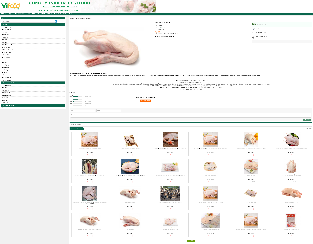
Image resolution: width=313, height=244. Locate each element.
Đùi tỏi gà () (6, 65)
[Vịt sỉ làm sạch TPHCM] (130, 193)
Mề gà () (5, 62)
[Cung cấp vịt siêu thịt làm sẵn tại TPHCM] (291, 166)
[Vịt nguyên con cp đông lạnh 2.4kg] (170, 220)
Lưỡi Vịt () (5, 97)
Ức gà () (5, 75)
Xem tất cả (309, 128)
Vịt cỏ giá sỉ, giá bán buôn (210, 175)
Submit (307, 119)
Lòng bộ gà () (6, 57)
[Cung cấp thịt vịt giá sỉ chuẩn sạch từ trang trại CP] (89, 220)
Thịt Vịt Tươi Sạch (20, 14)
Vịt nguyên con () (7, 85)
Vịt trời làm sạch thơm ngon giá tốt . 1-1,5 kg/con (89, 148)
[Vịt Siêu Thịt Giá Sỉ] (251, 166)
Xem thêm (281, 41)
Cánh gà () (5, 72)
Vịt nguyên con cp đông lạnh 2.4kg (170, 229)
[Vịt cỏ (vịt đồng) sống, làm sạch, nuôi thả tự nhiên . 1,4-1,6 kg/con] (170, 166)
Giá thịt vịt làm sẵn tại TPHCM (291, 202)
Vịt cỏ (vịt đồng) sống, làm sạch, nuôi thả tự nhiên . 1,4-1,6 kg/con (170, 175)
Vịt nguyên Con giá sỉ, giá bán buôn (211, 229)
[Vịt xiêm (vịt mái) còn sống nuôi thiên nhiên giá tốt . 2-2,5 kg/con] (89, 166)
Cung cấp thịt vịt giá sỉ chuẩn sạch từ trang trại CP (89, 229)
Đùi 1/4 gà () (6, 67)
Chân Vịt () (5, 100)
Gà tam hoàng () (7, 29)
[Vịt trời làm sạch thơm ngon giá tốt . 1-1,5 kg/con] (89, 139)
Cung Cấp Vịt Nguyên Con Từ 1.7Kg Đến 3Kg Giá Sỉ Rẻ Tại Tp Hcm (251, 229)
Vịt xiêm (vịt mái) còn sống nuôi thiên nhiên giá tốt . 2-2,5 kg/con (89, 175)
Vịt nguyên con (163, 27)
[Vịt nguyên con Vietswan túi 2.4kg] (291, 220)
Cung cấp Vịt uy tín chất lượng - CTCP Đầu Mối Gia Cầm (211, 202)
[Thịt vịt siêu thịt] (130, 220)
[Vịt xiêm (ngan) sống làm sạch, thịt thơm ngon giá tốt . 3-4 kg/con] (251, 139)
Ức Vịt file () (6, 90)
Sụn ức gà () (6, 54)
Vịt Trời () (5, 102)
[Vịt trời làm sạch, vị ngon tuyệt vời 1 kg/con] (130, 139)
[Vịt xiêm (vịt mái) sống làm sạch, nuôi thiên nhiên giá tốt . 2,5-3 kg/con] (170, 139)
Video (64, 14)
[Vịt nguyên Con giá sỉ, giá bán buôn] (210, 220)
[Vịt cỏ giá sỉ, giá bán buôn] (210, 166)
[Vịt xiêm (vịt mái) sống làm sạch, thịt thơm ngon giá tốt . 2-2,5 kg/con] (291, 139)
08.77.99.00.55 (169, 36)
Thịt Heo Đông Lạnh (46, 14)
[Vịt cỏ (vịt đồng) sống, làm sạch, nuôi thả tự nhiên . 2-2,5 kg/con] (130, 166)
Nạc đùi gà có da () (7, 44)
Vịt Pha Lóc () (6, 92)
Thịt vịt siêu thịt (130, 229)
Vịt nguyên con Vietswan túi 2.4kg (291, 229)
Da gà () (5, 39)
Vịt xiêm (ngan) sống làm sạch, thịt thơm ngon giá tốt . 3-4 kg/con (251, 148)
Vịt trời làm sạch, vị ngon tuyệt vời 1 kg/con (130, 148)
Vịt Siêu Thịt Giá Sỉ (251, 175)
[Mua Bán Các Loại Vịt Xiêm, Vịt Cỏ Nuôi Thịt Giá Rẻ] (170, 193)
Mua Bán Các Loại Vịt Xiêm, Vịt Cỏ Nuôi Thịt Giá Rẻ (170, 202)
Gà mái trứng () (7, 80)
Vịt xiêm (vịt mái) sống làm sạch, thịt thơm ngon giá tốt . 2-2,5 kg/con (291, 148)
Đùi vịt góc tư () (7, 95)
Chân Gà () (5, 70)
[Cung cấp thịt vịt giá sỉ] (251, 193)
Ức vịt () (5, 87)
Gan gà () (5, 60)
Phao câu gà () (6, 47)
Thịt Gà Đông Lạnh (33, 14)
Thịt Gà (11, 14)
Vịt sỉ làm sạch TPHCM (130, 202)
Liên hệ (70, 14)
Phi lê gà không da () (8, 49)
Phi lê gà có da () (7, 52)
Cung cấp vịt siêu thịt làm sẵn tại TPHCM (291, 175)
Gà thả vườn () (7, 77)
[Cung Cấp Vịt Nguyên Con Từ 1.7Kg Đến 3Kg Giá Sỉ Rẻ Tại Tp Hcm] (251, 220)
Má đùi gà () (6, 32)
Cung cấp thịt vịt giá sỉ (251, 202)
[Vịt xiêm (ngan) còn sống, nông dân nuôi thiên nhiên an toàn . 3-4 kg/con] (210, 139)
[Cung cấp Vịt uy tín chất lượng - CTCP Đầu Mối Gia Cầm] (210, 193)
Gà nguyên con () (7, 27)
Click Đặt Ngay (145, 100)
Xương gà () (6, 34)
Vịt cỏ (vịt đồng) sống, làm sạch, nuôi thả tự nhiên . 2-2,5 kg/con (130, 175)
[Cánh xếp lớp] (33, 108)
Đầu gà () (5, 37)
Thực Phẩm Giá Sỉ (197, 89)
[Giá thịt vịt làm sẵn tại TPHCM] (291, 193)
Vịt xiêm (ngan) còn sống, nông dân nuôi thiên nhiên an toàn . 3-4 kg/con (210, 148)
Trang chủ (4, 14)
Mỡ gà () (5, 42)
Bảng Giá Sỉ (57, 14)
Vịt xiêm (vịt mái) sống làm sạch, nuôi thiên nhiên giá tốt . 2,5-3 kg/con (170, 148)
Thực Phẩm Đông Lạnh (185, 89)
